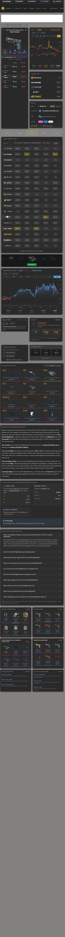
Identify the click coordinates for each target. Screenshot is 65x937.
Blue (46, 121)
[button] (2, 57)
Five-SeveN (16, 25)
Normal (52, 106)
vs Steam (43, 32)
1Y (47, 36)
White (50, 121)
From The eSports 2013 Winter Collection (11, 641)
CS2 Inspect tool (51, 601)
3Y (51, 36)
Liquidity (45, 320)
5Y (55, 36)
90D (40, 36)
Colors (44, 8)
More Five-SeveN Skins (41, 640)
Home (5, 25)
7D (33, 36)
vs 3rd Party (15, 273)
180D (44, 36)
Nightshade (24, 25)
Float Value (5, 451)
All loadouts (57, 365)
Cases (25, 8)
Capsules (31, 8)
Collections (18, 8)
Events (33, 32)
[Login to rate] (32, 126)
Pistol (10, 25)
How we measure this (52, 338)
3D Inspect (54, 8)
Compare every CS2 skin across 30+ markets (31, 251)
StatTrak (58, 106)
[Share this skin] (3, 30)
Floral (40, 121)
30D (37, 36)
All (58, 36)
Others (38, 8)
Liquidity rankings (35, 339)
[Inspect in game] (26, 30)
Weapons (8, 8)
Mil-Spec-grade (20, 437)
